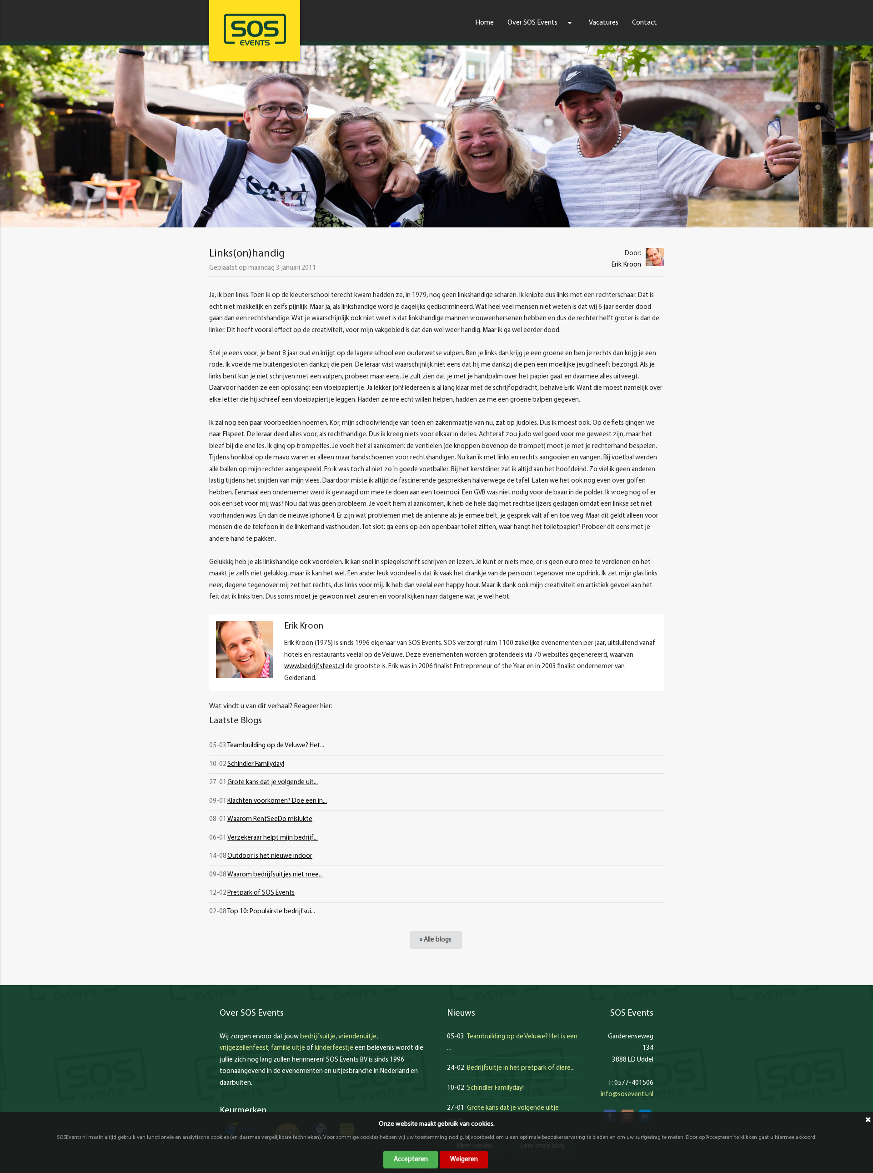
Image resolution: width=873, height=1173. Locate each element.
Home (484, 22)
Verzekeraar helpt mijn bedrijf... (272, 838)
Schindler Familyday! (255, 764)
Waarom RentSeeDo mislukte (269, 819)
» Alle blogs (436, 939)
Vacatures (603, 22)
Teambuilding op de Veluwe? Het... (275, 745)
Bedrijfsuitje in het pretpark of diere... (521, 1068)
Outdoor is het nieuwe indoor (269, 856)
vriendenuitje (357, 1036)
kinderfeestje (334, 1048)
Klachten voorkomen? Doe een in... (277, 801)
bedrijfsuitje (318, 1036)
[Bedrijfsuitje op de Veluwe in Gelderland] (254, 29)
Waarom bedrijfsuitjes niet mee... (275, 874)
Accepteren (411, 1159)
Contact (644, 22)
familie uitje (288, 1048)
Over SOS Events (541, 22)
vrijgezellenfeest (244, 1048)
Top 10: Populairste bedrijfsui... (271, 911)
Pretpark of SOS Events (261, 893)
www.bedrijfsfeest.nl (314, 666)
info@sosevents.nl (627, 1094)
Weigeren (464, 1159)
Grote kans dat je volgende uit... (272, 782)
